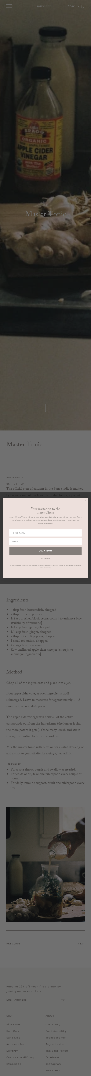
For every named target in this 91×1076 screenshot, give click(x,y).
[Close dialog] (85, 500)
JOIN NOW (45, 551)
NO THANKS (45, 559)
